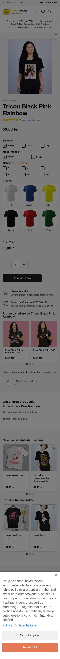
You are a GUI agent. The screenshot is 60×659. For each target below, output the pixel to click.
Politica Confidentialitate (19, 625)
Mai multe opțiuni (29, 635)
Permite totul (30, 647)
